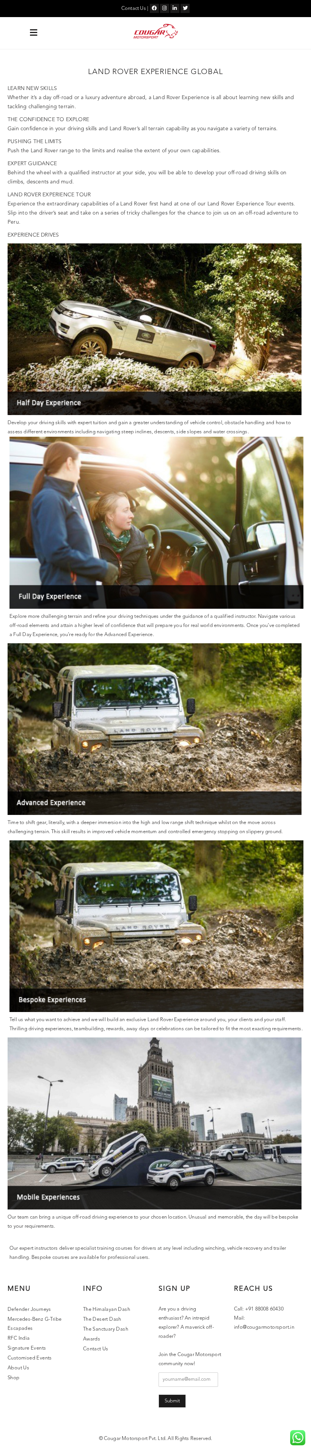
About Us (18, 1368)
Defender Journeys (29, 1309)
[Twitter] (185, 8)
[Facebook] (154, 8)
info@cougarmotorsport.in (264, 1327)
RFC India (19, 1338)
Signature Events (27, 1348)
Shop (14, 1377)
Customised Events (30, 1358)
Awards (91, 1339)
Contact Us (133, 8)
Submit (172, 1401)
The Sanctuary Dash (105, 1329)
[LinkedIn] (174, 8)
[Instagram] (164, 8)
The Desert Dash (102, 1319)
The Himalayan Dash (106, 1309)
